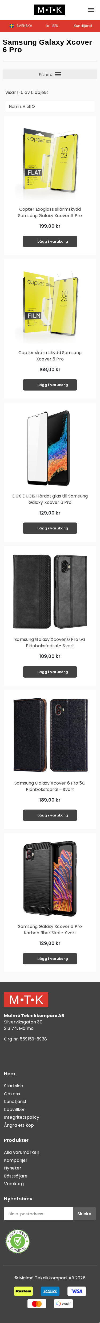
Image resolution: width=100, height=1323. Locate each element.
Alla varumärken (21, 1152)
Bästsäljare (16, 1176)
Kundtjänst (15, 1101)
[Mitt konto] (79, 9)
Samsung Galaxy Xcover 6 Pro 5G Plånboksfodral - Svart (50, 642)
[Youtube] (40, 1054)
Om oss (12, 1094)
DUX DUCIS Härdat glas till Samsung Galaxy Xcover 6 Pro (50, 499)
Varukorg (14, 1184)
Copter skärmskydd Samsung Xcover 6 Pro (50, 356)
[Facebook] (10, 1054)
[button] (8, 10)
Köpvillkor (14, 1109)
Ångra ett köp (19, 1125)
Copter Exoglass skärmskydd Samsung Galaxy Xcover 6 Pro (50, 212)
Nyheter (12, 1168)
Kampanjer (15, 1160)
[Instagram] (25, 1054)
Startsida (13, 1086)
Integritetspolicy (21, 1117)
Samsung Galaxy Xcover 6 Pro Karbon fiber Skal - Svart (50, 929)
